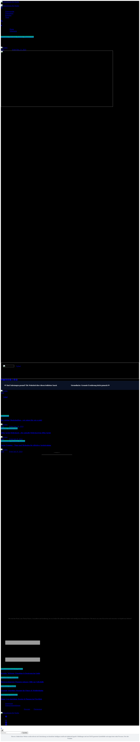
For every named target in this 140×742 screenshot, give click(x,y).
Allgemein (5, 37)
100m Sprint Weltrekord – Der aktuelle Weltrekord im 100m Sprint (26, 433)
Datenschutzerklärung (12, 705)
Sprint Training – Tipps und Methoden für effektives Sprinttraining (26, 445)
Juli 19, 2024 (17, 439)
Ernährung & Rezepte (8, 686)
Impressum (9, 703)
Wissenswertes (29, 37)
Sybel (14, 50)
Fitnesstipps (9, 13)
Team (7, 17)
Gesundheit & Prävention (9, 678)
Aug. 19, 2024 (18, 426)
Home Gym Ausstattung (9, 695)
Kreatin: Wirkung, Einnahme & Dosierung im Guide (20, 673)
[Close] (1, 25)
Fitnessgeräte (9, 11)
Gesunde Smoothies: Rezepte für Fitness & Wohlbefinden (22, 690)
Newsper (27, 709)
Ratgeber (8, 15)
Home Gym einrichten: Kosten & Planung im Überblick (21, 699)
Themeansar (38, 709)
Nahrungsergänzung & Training (12, 669)
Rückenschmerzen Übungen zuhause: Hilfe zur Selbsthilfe (22, 682)
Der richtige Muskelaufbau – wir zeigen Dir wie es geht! (21, 420)
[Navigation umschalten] (2, 4)
